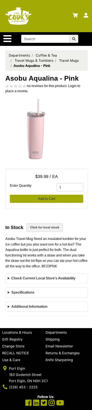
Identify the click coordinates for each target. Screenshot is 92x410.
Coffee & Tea (46, 55)
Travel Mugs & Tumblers (34, 60)
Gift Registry (12, 339)
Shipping (53, 339)
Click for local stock (44, 227)
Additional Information (29, 306)
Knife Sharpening (59, 360)
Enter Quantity (20, 185)
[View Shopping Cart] (75, 16)
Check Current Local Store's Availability (43, 278)
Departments (19, 55)
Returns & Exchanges (63, 353)
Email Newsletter (59, 346)
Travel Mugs (69, 60)
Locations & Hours (17, 332)
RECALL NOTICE (15, 353)
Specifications (22, 292)
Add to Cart (46, 198)
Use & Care (11, 360)
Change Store (13, 346)
